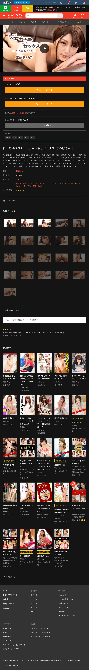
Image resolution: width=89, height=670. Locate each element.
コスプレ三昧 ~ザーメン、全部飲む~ (44, 377)
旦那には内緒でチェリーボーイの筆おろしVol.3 (26, 421)
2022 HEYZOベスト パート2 (9, 553)
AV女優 (33, 22)
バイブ (53, 183)
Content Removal (12, 666)
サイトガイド (63, 591)
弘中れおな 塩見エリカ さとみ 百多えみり (27, 472)
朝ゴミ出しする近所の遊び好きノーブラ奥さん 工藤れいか (26, 380)
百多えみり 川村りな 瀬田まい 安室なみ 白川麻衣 (10, 560)
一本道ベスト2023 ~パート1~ (78, 462)
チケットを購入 (44, 125)
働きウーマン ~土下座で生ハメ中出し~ (79, 377)
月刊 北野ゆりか (9, 465)
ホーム (10, 22)
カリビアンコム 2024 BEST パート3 (27, 463)
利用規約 (61, 611)
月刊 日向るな (77, 422)
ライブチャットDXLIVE (11, 649)
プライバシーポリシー (66, 615)
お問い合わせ (63, 603)
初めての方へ (63, 595)
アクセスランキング (38, 628)
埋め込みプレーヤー (13, 577)
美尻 (29, 186)
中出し (30, 183)
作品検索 (34, 591)
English (6, 608)
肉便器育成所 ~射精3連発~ (10, 507)
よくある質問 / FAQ (65, 599)
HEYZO (18, 179)
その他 (33, 624)
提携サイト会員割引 (19, 113)
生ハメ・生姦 (20, 186)
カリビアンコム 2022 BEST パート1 (79, 508)
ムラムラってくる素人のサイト (14, 645)
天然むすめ (7, 636)
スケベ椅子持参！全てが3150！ (60, 377)
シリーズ (34, 603)
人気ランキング (8, 604)
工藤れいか (20, 171)
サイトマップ (63, 607)
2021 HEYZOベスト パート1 (60, 553)
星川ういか (41, 559)
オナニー (46, 183)
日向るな (75, 425)
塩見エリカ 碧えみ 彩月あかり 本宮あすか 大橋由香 (61, 560)
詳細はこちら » (53, 10)
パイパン (38, 183)
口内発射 (41, 186)
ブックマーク (11, 201)
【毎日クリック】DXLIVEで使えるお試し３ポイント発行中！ (22, 2)
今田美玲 (6, 511)
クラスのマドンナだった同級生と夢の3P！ (43, 508)
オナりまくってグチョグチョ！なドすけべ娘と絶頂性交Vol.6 (43, 422)
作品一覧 (22, 22)
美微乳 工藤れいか (61, 418)
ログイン (26, 320)
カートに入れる (45, 90)
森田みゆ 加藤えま (43, 514)
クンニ (80, 183)
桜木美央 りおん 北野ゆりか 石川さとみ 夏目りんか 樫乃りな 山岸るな (79, 469)
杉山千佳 (57, 468)
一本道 (5, 632)
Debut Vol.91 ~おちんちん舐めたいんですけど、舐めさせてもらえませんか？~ (43, 465)
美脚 (34, 186)
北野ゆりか (6, 468)
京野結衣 (23, 559)
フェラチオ (62, 183)
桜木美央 (57, 518)
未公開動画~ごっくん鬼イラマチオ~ (10, 377)
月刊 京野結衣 (25, 556)
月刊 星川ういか (43, 556)
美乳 (24, 183)
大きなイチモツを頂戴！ (26, 507)
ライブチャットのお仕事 (39, 636)
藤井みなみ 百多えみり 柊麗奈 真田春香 (79, 516)
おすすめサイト (8, 624)
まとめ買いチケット (63, 22)
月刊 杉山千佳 (59, 465)
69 (76, 183)
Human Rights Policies (72, 660)
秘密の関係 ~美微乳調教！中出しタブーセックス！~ (61, 512)
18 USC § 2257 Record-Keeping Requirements (44, 660)
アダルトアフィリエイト (39, 632)
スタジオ (34, 607)
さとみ (39, 472)
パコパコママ (8, 641)
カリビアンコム (8, 628)
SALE (78, 22)
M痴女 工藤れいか (9, 418)
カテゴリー (35, 599)
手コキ (70, 183)
